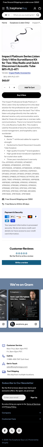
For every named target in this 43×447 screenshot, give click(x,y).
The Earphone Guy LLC (18, 440)
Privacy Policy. (10, 407)
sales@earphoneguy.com (17, 367)
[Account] (34, 8)
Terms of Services (33, 404)
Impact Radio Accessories (19, 73)
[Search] (37, 15)
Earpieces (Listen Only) (20, 23)
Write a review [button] (21, 262)
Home (4, 23)
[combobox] (21, 15)
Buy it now (21, 95)
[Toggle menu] (3, 8)
